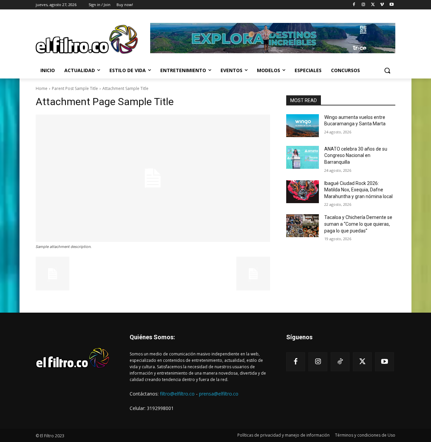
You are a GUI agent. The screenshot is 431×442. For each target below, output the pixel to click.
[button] (387, 70)
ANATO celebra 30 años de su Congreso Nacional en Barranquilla (355, 155)
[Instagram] (363, 5)
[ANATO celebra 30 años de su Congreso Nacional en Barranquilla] (302, 157)
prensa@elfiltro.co (218, 393)
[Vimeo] (382, 5)
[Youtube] (391, 5)
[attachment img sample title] (153, 178)
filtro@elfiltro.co (177, 393)
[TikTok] (340, 361)
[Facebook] (354, 5)
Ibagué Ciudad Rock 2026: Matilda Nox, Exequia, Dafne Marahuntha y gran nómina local (358, 190)
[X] (373, 5)
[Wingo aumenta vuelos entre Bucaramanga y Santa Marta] (302, 125)
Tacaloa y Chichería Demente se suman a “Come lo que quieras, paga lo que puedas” (358, 224)
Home (41, 88)
